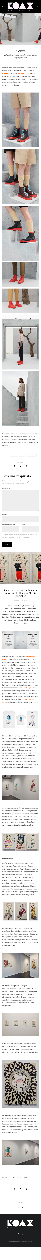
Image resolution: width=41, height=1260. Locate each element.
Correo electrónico (8, 524)
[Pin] (26, 466)
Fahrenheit (15, 1177)
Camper (5, 73)
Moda (16, 62)
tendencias (31, 455)
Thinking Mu (27, 688)
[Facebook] (18, 1234)
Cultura (16, 600)
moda (22, 455)
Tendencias (22, 62)
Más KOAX (23, 600)
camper (14, 455)
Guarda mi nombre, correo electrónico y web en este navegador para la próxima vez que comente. (19, 536)
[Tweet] (20, 466)
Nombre (5, 514)
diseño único (23, 73)
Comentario (6, 488)
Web (23, 524)
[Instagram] (22, 1234)
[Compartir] (14, 466)
